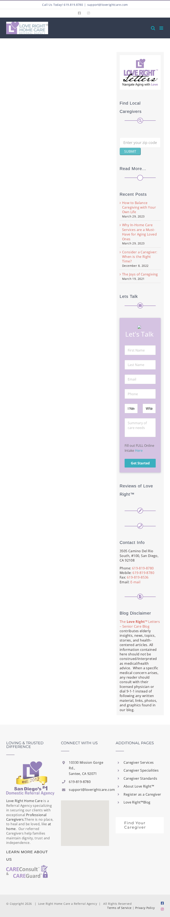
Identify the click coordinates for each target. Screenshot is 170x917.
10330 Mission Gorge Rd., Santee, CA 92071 (86, 768)
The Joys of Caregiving (140, 274)
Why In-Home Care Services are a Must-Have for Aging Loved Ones (139, 232)
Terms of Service (119, 908)
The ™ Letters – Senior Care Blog (140, 623)
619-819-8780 (143, 568)
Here (139, 450)
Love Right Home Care (24, 801)
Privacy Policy (145, 908)
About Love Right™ (139, 786)
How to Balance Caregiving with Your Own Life (139, 207)
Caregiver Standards (140, 778)
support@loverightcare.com (107, 5)
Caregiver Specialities (141, 770)
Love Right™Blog (137, 802)
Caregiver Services (139, 762)
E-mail (135, 582)
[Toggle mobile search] (153, 28)
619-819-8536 (138, 577)
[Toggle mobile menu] (161, 28)
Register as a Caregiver (142, 794)
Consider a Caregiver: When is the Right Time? (139, 257)
